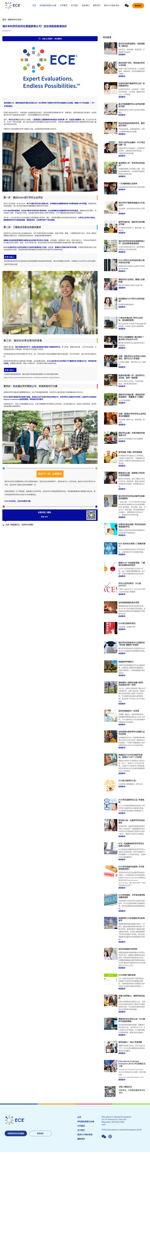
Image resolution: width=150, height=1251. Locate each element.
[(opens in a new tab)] (15, 1120)
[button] (127, 5)
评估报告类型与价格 (47, 5)
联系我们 (85, 5)
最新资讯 (96, 5)
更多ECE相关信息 (111, 5)
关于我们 (74, 5)
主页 (34, 5)
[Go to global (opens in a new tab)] (110, 1136)
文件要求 (63, 5)
